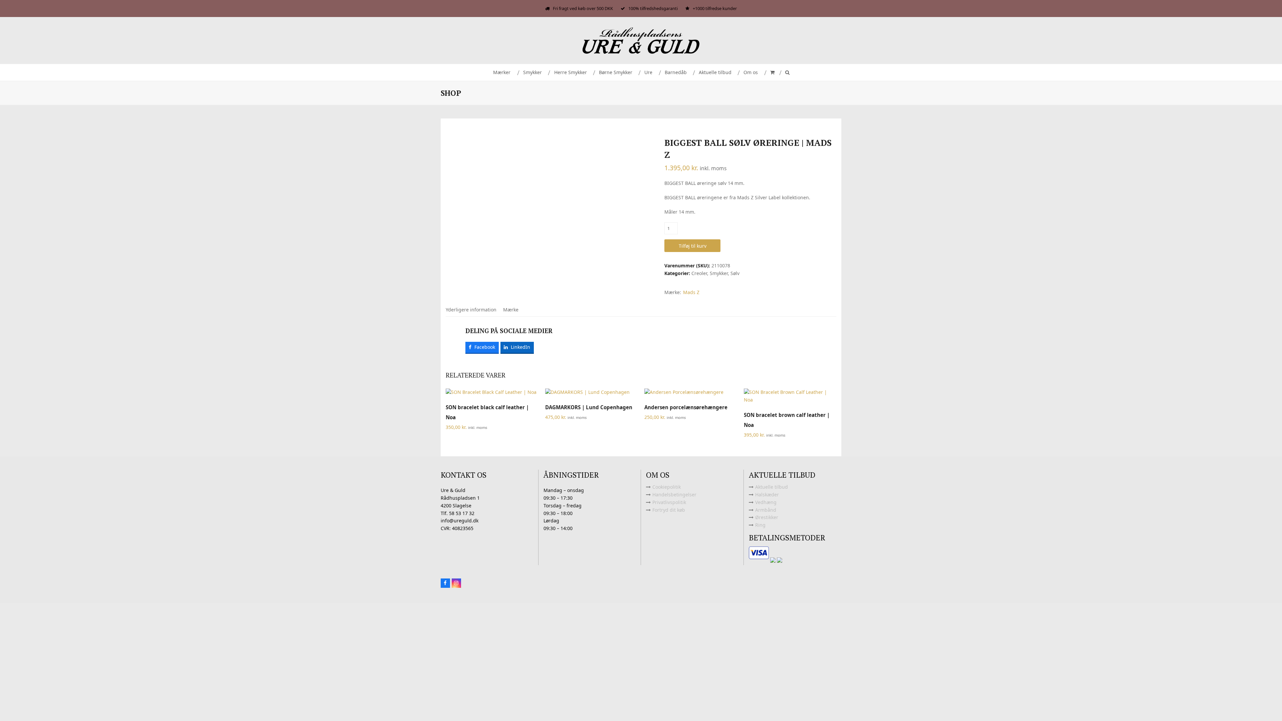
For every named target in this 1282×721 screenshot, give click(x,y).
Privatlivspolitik (669, 502)
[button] (771, 72)
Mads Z (691, 292)
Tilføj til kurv (692, 246)
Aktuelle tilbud (771, 487)
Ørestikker (766, 517)
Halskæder (767, 494)
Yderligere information (471, 309)
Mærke (510, 309)
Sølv (734, 273)
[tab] (471, 309)
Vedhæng (766, 502)
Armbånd (765, 510)
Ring (760, 525)
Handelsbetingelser (674, 494)
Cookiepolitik (666, 487)
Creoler (699, 273)
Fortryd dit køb (668, 510)
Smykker (719, 273)
